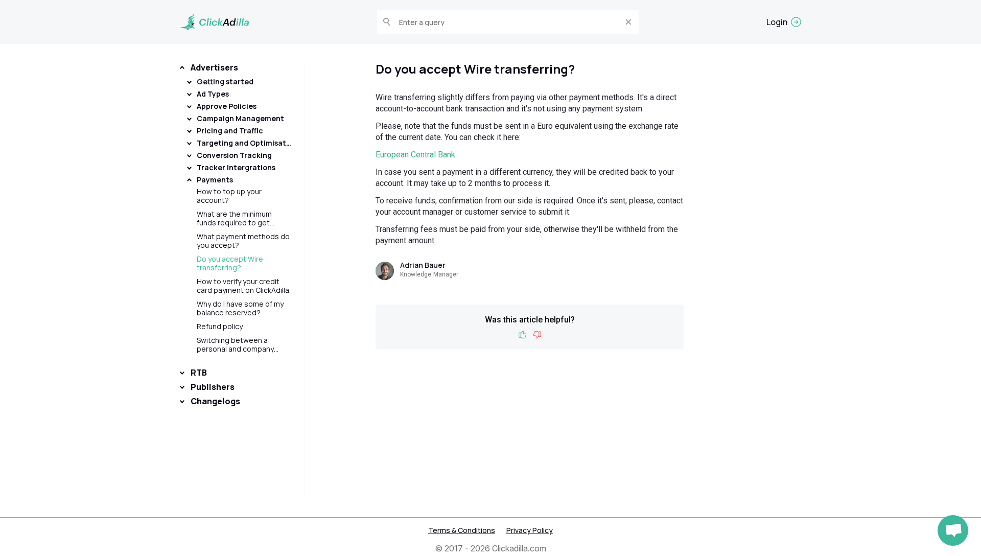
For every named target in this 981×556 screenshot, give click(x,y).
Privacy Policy (529, 530)
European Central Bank (415, 154)
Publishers (213, 386)
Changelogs (215, 401)
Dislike (537, 335)
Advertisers (214, 67)
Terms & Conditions (461, 530)
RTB (199, 372)
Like (523, 335)
